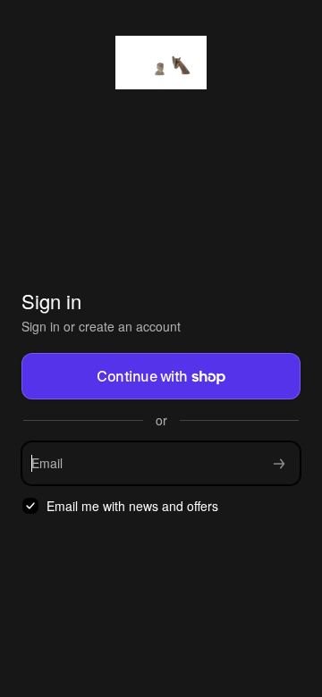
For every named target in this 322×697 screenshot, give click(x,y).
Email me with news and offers (132, 506)
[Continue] (279, 463)
